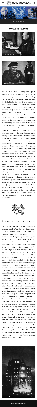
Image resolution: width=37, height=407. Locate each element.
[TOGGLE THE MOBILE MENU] (3, 3)
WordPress (22, 403)
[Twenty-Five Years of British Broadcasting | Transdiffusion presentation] (18, 3)
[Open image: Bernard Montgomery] (18, 73)
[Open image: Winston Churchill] (18, 44)
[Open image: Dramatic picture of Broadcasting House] (18, 372)
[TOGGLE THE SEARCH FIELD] (34, 3)
